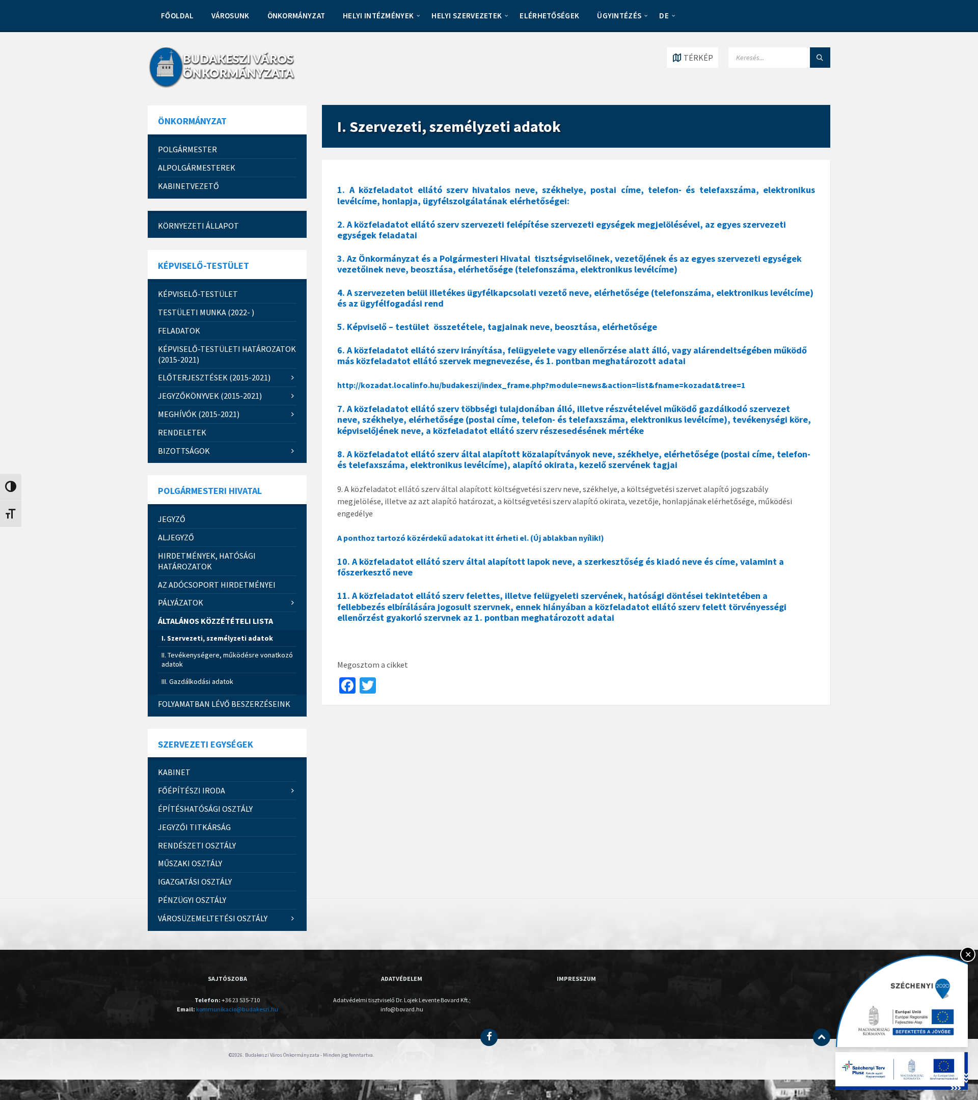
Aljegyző (176, 537)
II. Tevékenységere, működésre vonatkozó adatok (227, 659)
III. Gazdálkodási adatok (197, 681)
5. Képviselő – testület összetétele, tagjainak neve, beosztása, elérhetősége (497, 327)
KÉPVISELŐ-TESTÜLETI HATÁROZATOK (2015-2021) (227, 354)
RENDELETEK (182, 432)
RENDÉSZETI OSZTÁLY (197, 845)
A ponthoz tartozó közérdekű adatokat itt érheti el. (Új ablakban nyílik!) (470, 538)
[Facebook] (489, 1037)
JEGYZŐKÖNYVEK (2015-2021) (210, 396)
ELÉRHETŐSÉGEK (549, 15)
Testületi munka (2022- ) (206, 312)
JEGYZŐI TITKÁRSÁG (194, 827)
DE (664, 15)
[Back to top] (821, 1037)
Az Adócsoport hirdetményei (217, 585)
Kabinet (174, 772)
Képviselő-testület (198, 294)
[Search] (820, 57)
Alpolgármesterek (196, 167)
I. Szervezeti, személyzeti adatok (217, 638)
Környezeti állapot (198, 226)
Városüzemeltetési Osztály (212, 918)
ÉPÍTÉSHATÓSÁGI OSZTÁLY (205, 809)
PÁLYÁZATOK (180, 602)
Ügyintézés (619, 15)
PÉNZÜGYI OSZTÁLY (192, 900)
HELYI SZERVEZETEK (466, 15)
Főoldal (177, 15)
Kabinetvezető (188, 186)
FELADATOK (179, 330)
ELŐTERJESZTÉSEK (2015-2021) (214, 377)
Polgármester (187, 149)
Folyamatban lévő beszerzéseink (224, 704)
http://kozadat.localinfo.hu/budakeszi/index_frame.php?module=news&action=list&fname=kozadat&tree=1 (541, 385)
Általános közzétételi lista (215, 621)
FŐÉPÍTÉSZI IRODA (191, 790)
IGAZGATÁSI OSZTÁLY (195, 881)
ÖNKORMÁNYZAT (296, 15)
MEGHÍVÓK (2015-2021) (198, 414)
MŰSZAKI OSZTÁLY (190, 863)
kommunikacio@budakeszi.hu (237, 1009)
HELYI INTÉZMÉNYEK (378, 15)
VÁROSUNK (230, 15)
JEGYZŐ (171, 519)
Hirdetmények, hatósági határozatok (207, 561)
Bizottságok (184, 451)
